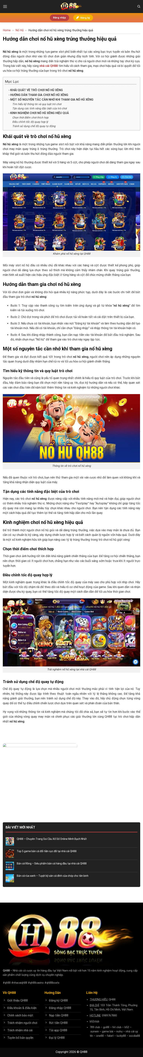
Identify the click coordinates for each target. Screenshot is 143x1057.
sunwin (94, 1031)
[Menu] (5, 6)
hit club (116, 1027)
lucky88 (121, 1035)
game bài (107, 1031)
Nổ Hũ (19, 30)
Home (7, 30)
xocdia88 (134, 1035)
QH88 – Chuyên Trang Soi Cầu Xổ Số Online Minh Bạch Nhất (52, 838)
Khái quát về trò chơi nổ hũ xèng (36, 90)
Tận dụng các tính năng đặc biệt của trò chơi (39, 108)
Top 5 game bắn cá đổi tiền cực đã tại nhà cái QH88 (47, 851)
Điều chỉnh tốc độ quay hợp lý (30, 121)
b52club (94, 1021)
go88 (106, 1027)
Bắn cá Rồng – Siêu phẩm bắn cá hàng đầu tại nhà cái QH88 (52, 863)
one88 (100, 1035)
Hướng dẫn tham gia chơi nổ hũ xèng (39, 95)
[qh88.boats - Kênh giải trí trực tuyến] (71, 6)
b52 (127, 1027)
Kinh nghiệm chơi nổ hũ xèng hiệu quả (39, 113)
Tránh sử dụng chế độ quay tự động (34, 126)
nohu (119, 1031)
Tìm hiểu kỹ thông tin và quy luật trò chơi (36, 104)
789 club (95, 1027)
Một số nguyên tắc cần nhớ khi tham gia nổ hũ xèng (51, 99)
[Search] (138, 6)
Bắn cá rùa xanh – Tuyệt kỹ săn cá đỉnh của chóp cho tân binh (52, 875)
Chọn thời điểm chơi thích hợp (30, 117)
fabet (110, 1035)
